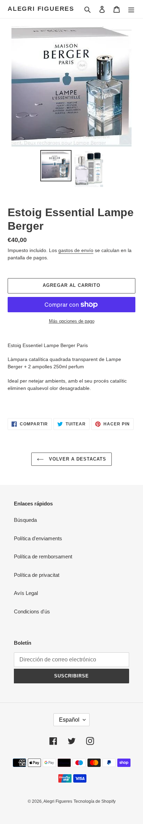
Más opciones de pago (71, 321)
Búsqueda (25, 520)
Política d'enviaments (38, 538)
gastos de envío (75, 250)
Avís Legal (26, 593)
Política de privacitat (36, 575)
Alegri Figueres (41, 8)
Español (69, 720)
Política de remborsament (43, 556)
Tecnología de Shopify (95, 801)
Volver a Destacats (77, 459)
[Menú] (131, 9)
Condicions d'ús (32, 611)
